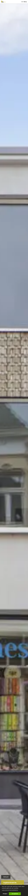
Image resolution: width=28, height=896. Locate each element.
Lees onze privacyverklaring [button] (10, 890)
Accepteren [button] (15, 893)
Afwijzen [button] (5, 893)
